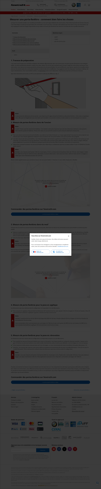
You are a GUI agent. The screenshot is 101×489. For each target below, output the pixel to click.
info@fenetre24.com (62, 246)
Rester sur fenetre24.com (39, 252)
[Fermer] (68, 236)
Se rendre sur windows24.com (60, 252)
